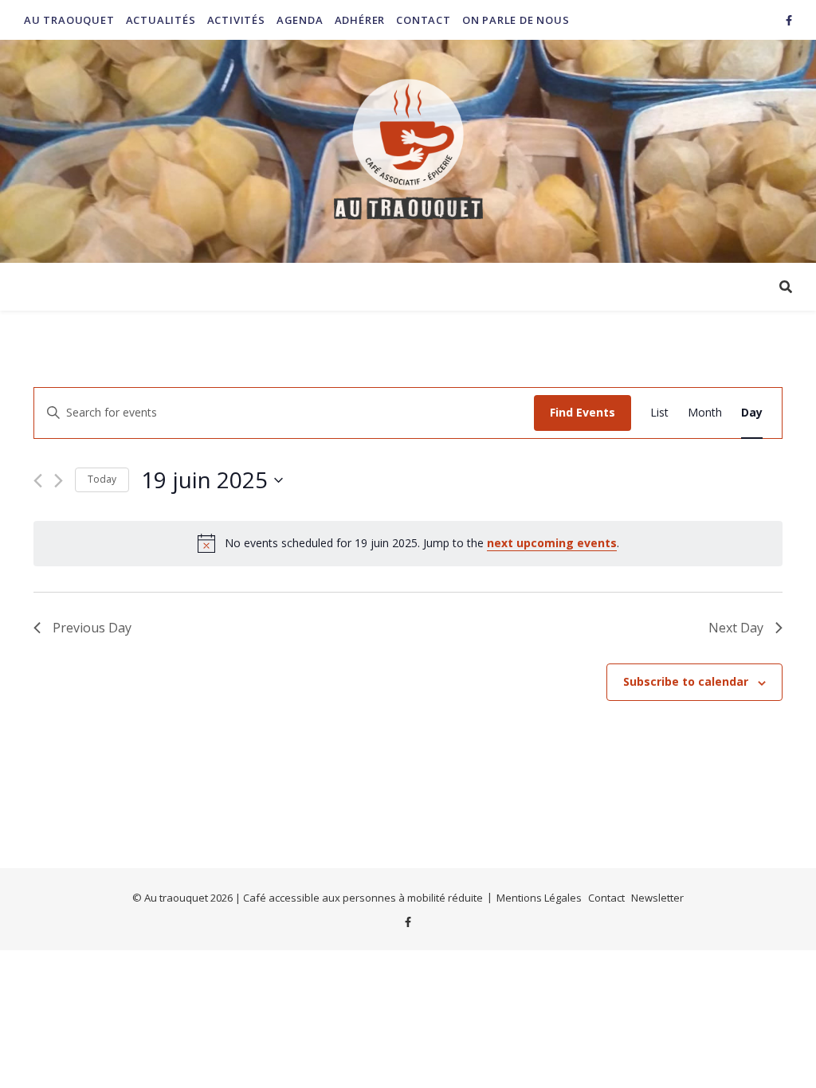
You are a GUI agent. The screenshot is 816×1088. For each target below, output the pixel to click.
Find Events (582, 412)
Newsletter (657, 897)
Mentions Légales (539, 897)
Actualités (161, 20)
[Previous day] (37, 480)
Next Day (735, 627)
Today (102, 479)
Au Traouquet (69, 20)
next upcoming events (552, 542)
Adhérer (360, 20)
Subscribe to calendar (685, 681)
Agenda (300, 20)
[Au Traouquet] (408, 151)
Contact (423, 20)
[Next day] (58, 480)
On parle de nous (516, 20)
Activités (236, 20)
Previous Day (92, 627)
